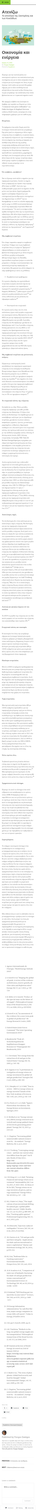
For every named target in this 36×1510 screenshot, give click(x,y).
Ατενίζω (10, 12)
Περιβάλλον (11, 67)
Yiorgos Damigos (9, 65)
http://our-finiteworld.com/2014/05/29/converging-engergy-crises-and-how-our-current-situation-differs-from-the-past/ (20, 1165)
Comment (27, 1501)
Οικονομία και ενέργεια (16, 55)
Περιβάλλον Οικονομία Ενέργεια (12, 1425)
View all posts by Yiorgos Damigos (12, 1449)
